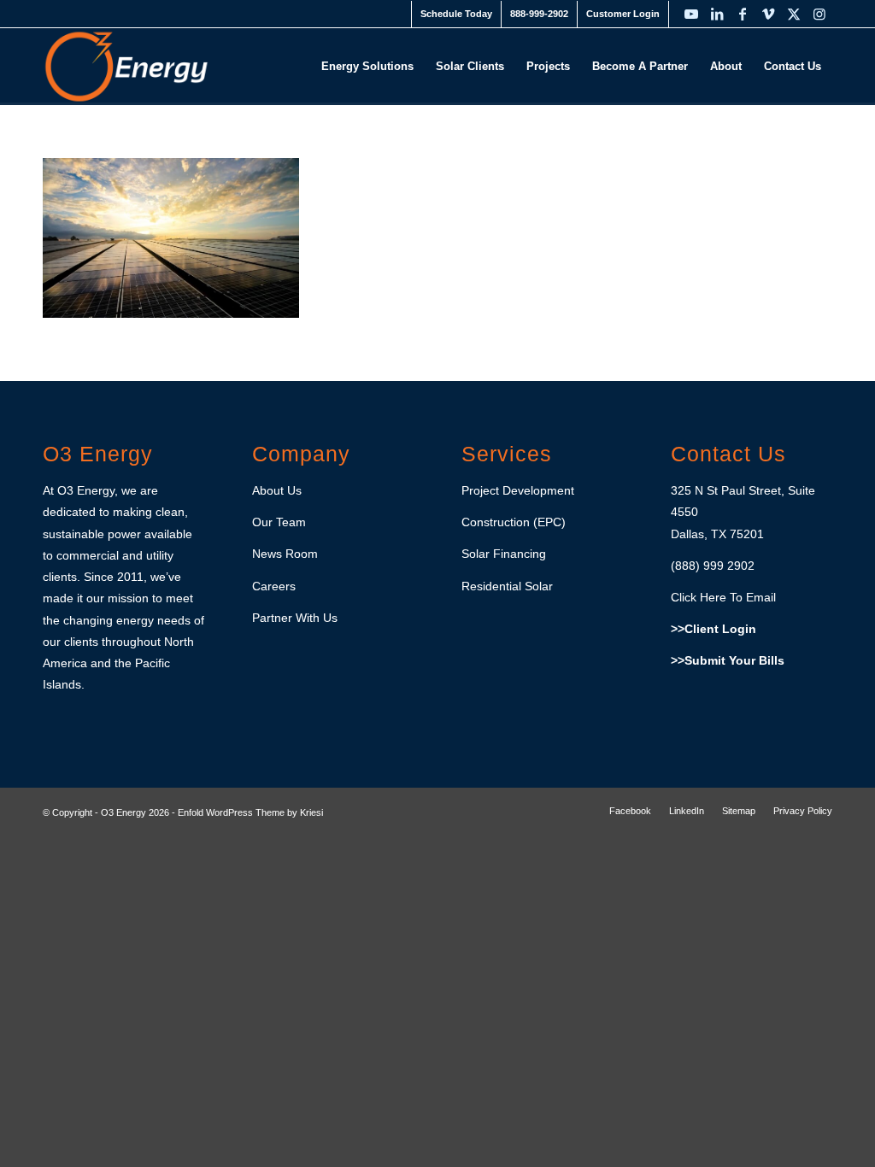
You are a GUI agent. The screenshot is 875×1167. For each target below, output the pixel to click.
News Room (285, 553)
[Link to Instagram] (819, 13)
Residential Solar (507, 586)
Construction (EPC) (513, 522)
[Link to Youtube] (691, 13)
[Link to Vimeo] (768, 13)
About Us (277, 490)
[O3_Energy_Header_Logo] (126, 66)
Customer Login (623, 14)
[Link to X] (794, 13)
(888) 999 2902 (713, 565)
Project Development (517, 490)
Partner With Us (295, 618)
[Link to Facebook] (742, 13)
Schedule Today (456, 14)
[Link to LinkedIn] (717, 13)
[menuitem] (456, 14)
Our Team (279, 522)
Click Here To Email (723, 597)
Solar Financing (503, 553)
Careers (274, 586)
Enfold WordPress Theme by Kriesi (250, 812)
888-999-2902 (539, 14)
